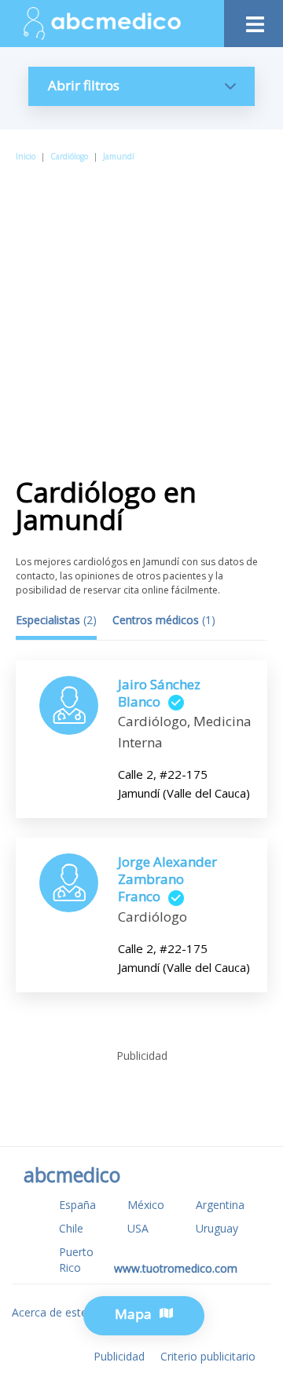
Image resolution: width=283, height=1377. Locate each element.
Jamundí (118, 156)
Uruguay (217, 1228)
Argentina (220, 1204)
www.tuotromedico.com (175, 1268)
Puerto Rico (76, 1259)
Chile (71, 1228)
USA (138, 1228)
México (145, 1204)
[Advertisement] (141, 313)
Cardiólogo (69, 156)
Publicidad (119, 1356)
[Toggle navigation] (253, 20)
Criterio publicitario (207, 1356)
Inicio (25, 156)
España (77, 1204)
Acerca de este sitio (62, 1312)
